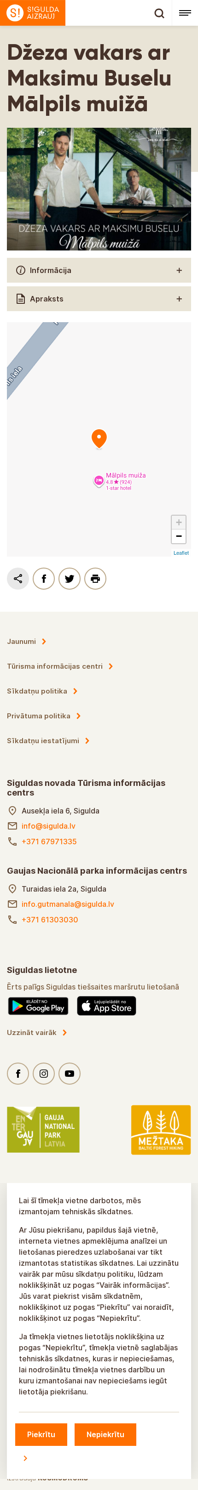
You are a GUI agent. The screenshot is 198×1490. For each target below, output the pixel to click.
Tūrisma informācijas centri (55, 666)
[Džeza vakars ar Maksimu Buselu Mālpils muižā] (99, 439)
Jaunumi (21, 641)
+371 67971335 (49, 841)
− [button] (179, 536)
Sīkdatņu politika (37, 691)
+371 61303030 (50, 919)
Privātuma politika (38, 715)
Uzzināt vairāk (32, 1032)
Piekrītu (41, 1434)
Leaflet (181, 552)
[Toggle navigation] (185, 13)
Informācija (50, 270)
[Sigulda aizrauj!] (86, 13)
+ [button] (179, 522)
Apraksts (47, 298)
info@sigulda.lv (49, 825)
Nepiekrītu (105, 1434)
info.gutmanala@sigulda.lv (68, 904)
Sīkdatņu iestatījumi (43, 740)
